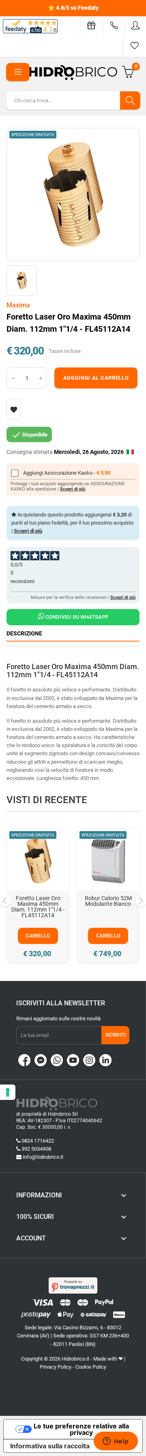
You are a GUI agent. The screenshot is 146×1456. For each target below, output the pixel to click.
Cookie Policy (90, 1367)
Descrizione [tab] (24, 633)
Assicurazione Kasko (69, 473)
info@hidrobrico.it (43, 1157)
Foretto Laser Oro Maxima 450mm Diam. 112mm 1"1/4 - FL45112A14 (37, 906)
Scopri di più (72, 489)
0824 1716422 (37, 1141)
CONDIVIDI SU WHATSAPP (76, 617)
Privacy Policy (55, 1367)
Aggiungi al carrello (96, 378)
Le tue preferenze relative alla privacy (81, 1429)
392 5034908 (36, 1149)
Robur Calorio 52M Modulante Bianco (108, 901)
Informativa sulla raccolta (50, 1446)
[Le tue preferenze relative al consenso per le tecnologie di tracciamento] (7, 1092)
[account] (136, 25)
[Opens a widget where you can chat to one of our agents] (115, 1442)
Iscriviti (115, 1035)
